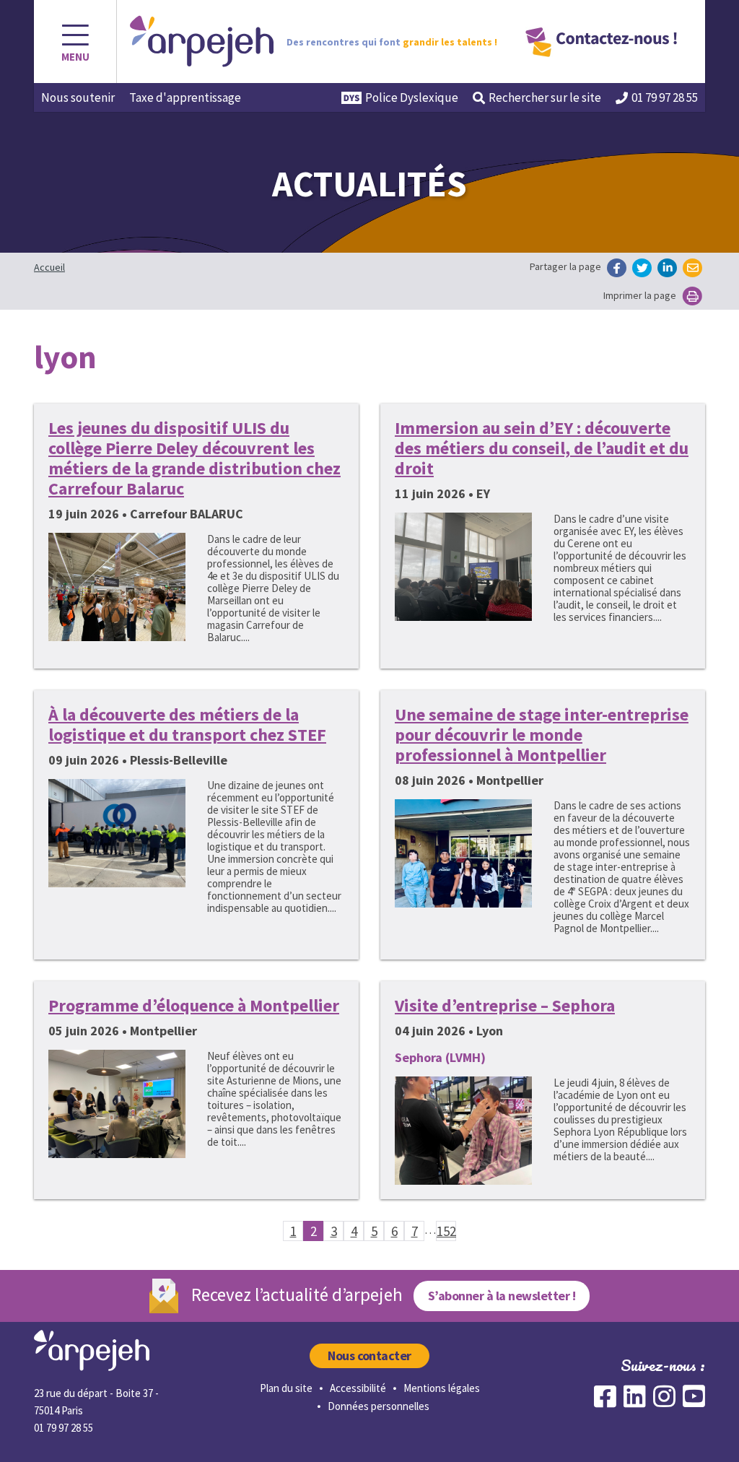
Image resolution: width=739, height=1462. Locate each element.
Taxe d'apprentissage (185, 97)
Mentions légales (441, 1388)
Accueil (49, 267)
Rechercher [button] (545, 97)
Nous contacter (369, 1355)
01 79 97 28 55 (664, 97)
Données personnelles (378, 1406)
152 (446, 1231)
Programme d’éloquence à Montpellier (193, 1005)
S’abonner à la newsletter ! (501, 1295)
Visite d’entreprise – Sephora (505, 1005)
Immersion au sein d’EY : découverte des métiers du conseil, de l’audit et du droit (541, 448)
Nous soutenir (78, 97)
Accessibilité (358, 1388)
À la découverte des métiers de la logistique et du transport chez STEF (187, 724)
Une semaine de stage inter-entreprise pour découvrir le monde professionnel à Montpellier (541, 734)
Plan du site (286, 1388)
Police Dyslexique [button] (411, 97)
